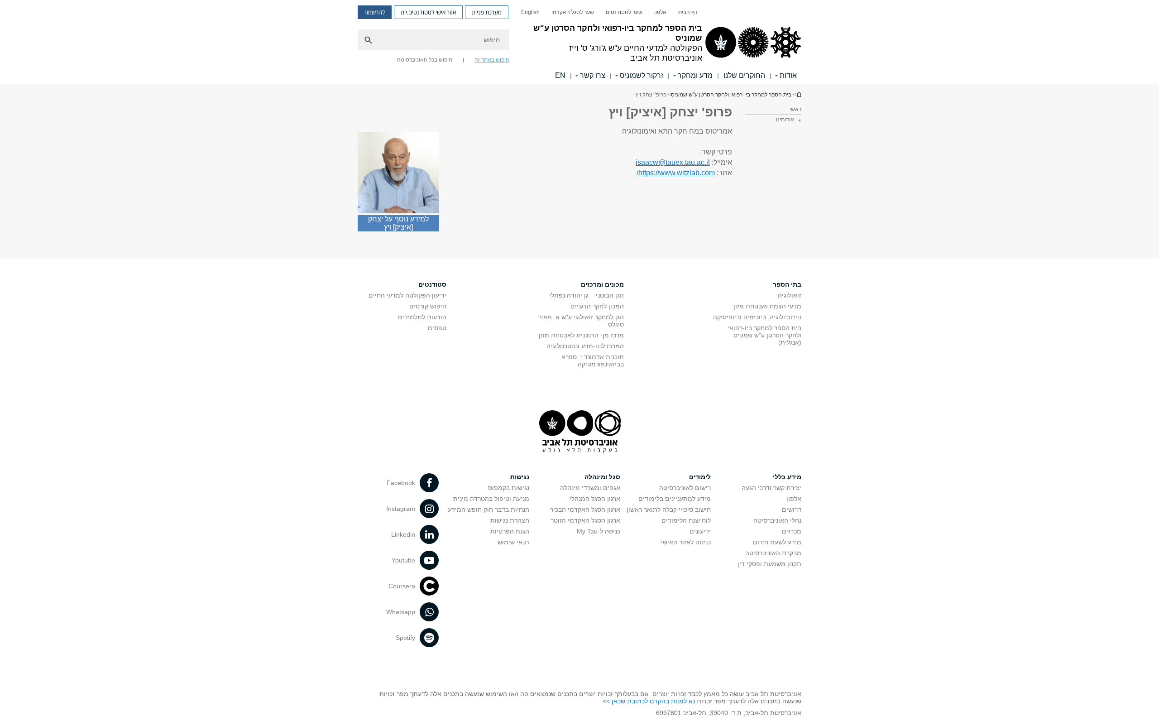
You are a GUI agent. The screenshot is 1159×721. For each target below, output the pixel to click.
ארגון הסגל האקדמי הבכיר (585, 509)
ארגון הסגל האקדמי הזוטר (585, 520)
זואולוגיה (789, 295)
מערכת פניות (487, 12)
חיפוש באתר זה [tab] (491, 60)
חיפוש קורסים (427, 306)
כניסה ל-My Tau (598, 531)
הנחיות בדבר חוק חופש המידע (488, 509)
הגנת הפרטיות (509, 531)
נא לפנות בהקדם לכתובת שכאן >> (649, 701)
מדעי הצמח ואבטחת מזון (767, 306)
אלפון (660, 12)
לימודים (700, 477)
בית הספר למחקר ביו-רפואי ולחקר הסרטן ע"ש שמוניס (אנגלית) (764, 335)
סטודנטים (432, 284)
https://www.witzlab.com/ (676, 173)
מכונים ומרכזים (602, 284)
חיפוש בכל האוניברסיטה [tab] (424, 60)
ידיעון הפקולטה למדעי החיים (407, 295)
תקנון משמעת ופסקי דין (769, 563)
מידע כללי (787, 477)
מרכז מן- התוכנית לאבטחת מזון (581, 335)
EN (560, 75)
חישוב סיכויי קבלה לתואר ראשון (669, 509)
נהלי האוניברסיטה (777, 520)
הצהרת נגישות (509, 520)
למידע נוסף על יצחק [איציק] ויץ (398, 223)
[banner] (579, 42)
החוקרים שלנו (744, 75)
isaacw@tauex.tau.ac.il (673, 162)
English (530, 12)
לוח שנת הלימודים (686, 520)
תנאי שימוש (513, 542)
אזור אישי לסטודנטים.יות (428, 12)
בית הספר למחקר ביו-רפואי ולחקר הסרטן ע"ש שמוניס (798, 94)
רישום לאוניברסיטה (685, 487)
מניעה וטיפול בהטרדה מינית (491, 498)
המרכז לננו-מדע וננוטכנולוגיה (585, 346)
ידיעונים (700, 531)
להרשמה (374, 12)
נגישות (519, 477)
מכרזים (791, 531)
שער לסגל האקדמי (572, 12)
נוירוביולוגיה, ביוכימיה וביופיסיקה (757, 317)
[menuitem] (688, 12)
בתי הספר (787, 284)
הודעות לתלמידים (422, 317)
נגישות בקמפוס (508, 487)
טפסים (437, 328)
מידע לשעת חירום (777, 542)
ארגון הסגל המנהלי (595, 498)
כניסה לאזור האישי (686, 542)
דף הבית (688, 12)
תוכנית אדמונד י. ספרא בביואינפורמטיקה (592, 360)
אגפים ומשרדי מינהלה (590, 487)
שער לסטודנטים (624, 12)
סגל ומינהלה (602, 477)
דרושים (791, 509)
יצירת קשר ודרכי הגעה (771, 487)
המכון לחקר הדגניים (597, 306)
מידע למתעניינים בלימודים (674, 498)
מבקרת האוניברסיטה (773, 553)
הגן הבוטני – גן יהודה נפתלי (586, 295)
